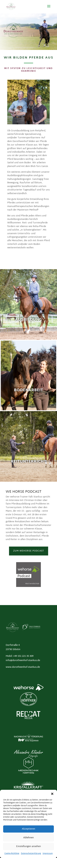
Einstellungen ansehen (28, 846)
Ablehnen (28, 838)
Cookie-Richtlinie (11, 853)
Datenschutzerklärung (31, 853)
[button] (52, 793)
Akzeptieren (28, 829)
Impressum (48, 853)
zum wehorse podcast (28, 551)
